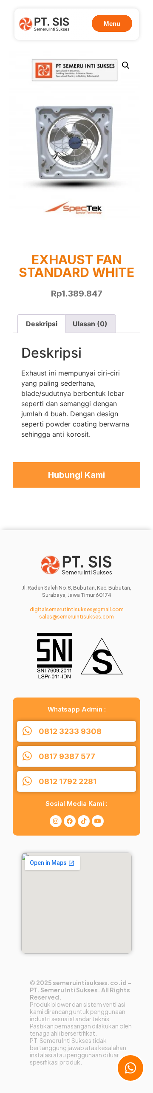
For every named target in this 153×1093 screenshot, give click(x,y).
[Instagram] (56, 821)
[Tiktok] (84, 821)
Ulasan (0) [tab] (90, 323)
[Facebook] (70, 821)
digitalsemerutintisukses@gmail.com (77, 609)
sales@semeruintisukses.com (76, 616)
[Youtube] (98, 821)
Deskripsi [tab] (41, 323)
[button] (125, 65)
